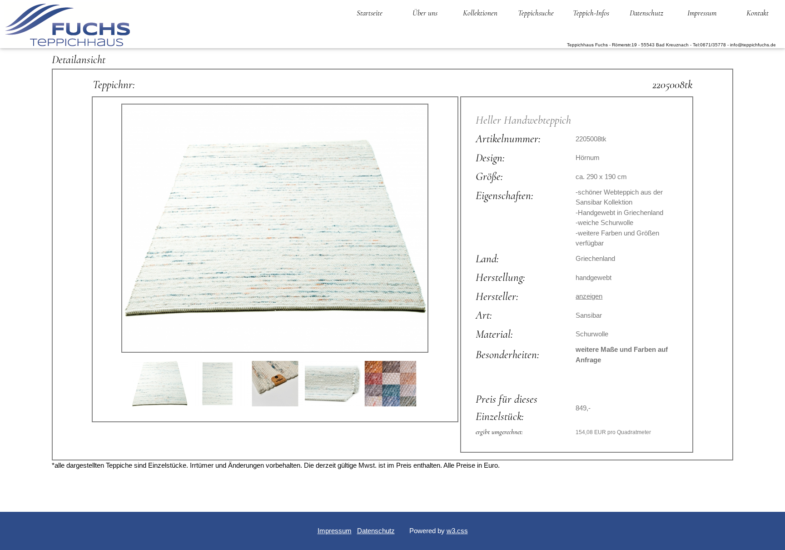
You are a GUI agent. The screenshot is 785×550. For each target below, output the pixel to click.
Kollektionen (480, 13)
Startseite (370, 13)
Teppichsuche (536, 13)
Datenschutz (646, 13)
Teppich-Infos (591, 13)
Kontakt (757, 13)
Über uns (424, 13)
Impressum (701, 13)
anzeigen (589, 296)
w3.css (457, 531)
